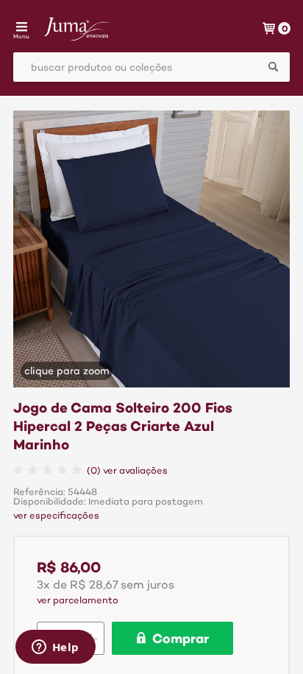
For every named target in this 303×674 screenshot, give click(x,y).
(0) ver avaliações (127, 471)
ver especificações (56, 516)
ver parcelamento (77, 600)
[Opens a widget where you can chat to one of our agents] (55, 648)
